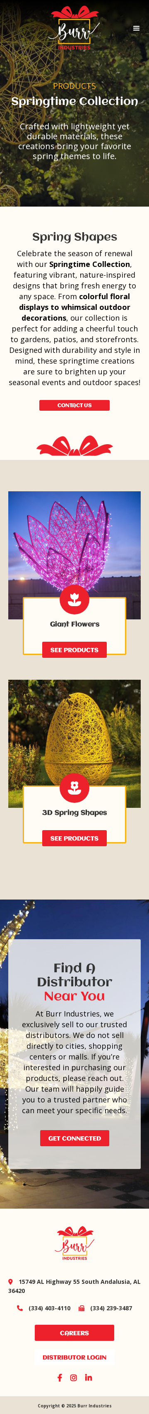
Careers (74, 1333)
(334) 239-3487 (105, 1308)
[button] (136, 28)
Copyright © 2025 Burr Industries (75, 1406)
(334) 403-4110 (43, 1308)
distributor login (74, 1357)
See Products (74, 650)
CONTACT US (74, 405)
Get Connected (74, 1138)
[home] (62, 28)
